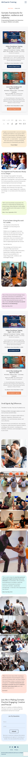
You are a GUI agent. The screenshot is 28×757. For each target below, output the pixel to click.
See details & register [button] (14, 393)
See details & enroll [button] (14, 350)
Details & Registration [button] (14, 66)
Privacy (16, 749)
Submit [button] (14, 731)
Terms (11, 749)
